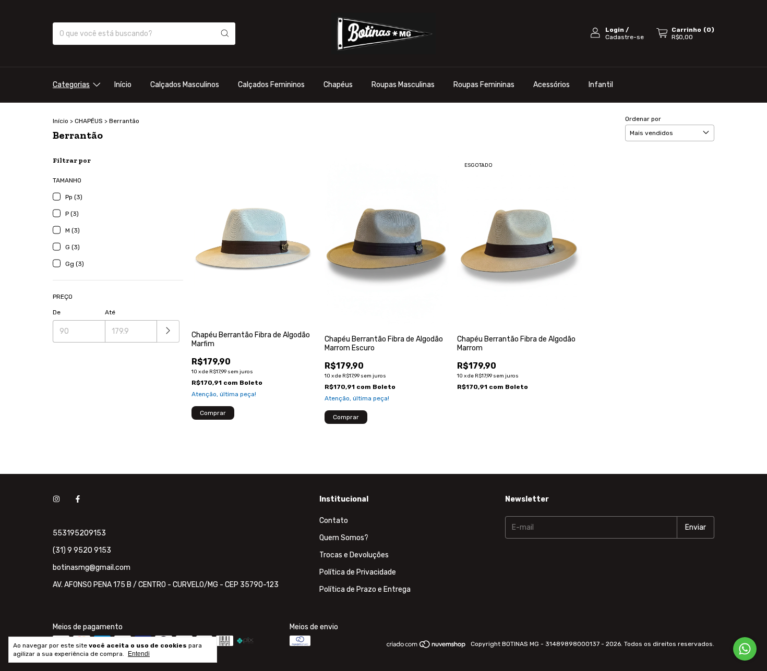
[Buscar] (224, 33)
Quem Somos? (343, 537)
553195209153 (79, 533)
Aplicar (168, 331)
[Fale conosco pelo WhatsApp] (745, 649)
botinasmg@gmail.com (91, 567)
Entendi (139, 653)
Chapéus (338, 84)
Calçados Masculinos (184, 84)
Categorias (71, 84)
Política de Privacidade (357, 572)
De (57, 312)
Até (110, 312)
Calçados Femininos (271, 84)
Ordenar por (643, 119)
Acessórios (551, 84)
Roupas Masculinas (403, 84)
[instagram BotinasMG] (56, 499)
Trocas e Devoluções (354, 555)
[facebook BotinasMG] (77, 499)
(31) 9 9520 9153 (82, 550)
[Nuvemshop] (426, 646)
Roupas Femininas (483, 84)
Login (614, 29)
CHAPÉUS (89, 121)
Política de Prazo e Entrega (365, 589)
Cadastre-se (624, 37)
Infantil (601, 84)
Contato (333, 520)
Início (122, 84)
